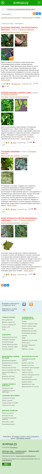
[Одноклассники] (31, 304)
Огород (24, 321)
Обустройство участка (30, 356)
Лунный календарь (8, 342)
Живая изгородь (27, 370)
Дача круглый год (7, 415)
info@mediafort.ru (7, 460)
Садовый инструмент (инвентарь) (8, 391)
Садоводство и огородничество (28, 318)
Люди (4, 329)
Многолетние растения (9, 367)
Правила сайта (34, 451)
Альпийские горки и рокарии (30, 367)
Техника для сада (7, 388)
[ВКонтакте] (24, 304)
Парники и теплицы (28, 349)
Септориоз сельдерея (10, 151)
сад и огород (25, 32)
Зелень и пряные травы (29, 326)
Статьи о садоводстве (9, 324)
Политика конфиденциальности (13, 453)
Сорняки (24, 335)
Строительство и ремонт (11, 395)
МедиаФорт (13, 447)
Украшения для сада (28, 384)
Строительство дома (8, 398)
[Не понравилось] (7, 84)
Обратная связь (7, 451)
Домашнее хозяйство (10, 410)
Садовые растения (27, 328)
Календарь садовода (8, 339)
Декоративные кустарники (10, 363)
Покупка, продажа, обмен (10, 346)
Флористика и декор (8, 378)
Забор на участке (27, 372)
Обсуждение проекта (23, 438)
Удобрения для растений (29, 340)
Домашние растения (8, 376)
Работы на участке (8, 413)
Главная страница (8, 317)
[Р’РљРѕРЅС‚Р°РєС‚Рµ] (37, 13)
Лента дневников (7, 320)
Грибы (23, 338)
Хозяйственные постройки (10, 403)
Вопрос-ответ (6, 327)
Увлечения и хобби (8, 422)
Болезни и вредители (27, 29)
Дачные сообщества (8, 322)
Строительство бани (8, 405)
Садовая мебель (27, 382)
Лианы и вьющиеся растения (11, 370)
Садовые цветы (7, 365)
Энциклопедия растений (9, 337)
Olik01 (14, 143)
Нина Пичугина (20, 456)
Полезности (6, 335)
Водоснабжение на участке (30, 386)
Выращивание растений (29, 331)
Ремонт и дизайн (7, 400)
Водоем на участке (28, 365)
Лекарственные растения (10, 344)
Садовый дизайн (27, 377)
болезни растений (27, 17)
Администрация (21, 451)
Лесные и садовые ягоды (29, 323)
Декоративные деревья (9, 360)
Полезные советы (7, 349)
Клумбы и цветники (28, 363)
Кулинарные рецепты (8, 424)
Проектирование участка (29, 379)
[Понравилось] (9, 84)
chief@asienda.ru (30, 456)
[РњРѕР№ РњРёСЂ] (40, 13)
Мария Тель (17, 84)
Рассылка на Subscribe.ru (24, 309)
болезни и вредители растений (10, 17)
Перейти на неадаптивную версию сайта (21, 9)
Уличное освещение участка (30, 374)
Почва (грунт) (26, 342)
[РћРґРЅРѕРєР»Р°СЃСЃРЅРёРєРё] (34, 13)
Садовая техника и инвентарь (9, 384)
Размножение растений (29, 333)
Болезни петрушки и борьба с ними (16, 93)
